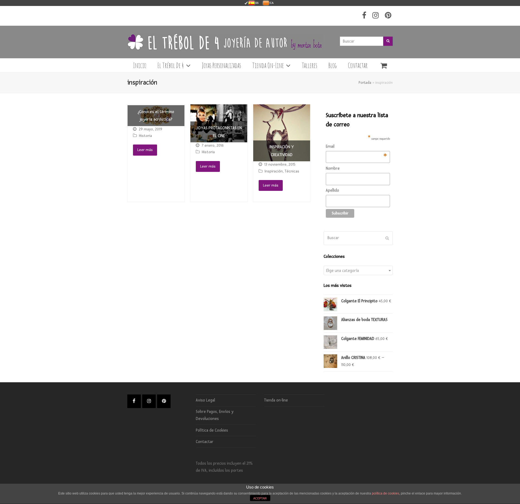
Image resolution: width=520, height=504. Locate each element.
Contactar (204, 441)
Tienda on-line (276, 400)
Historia (145, 135)
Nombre (333, 168)
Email (356, 147)
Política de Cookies (212, 430)
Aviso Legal (205, 400)
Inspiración (274, 171)
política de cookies (385, 493)
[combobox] (358, 270)
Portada (365, 82)
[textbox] (358, 270)
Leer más (145, 149)
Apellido (332, 190)
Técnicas (292, 171)
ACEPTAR (260, 498)
